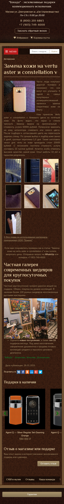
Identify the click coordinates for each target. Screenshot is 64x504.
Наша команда (47, 479)
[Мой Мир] (32, 372)
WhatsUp (49, 254)
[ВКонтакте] (19, 372)
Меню (13, 51)
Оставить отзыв (48, 463)
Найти (54, 51)
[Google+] (36, 372)
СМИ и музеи (13, 479)
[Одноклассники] (27, 372)
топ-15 (52, 340)
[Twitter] (40, 372)
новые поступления (30, 340)
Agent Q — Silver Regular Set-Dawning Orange (25, 434)
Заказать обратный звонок (32, 30)
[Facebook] (23, 372)
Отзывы (29, 479)
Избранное (22, 37)
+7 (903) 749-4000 (32, 24)
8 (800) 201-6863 (32, 20)
